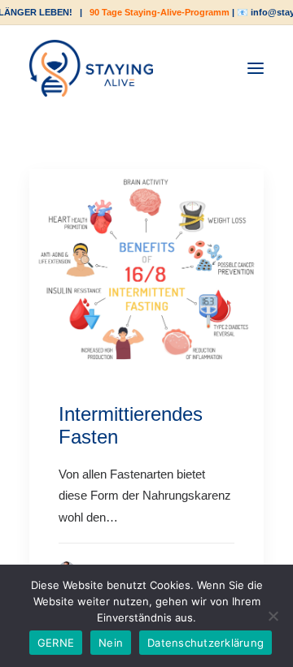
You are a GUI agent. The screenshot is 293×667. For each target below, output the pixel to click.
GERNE (55, 642)
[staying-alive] (91, 68)
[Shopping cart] (206, 68)
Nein (110, 642)
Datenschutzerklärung (205, 642)
